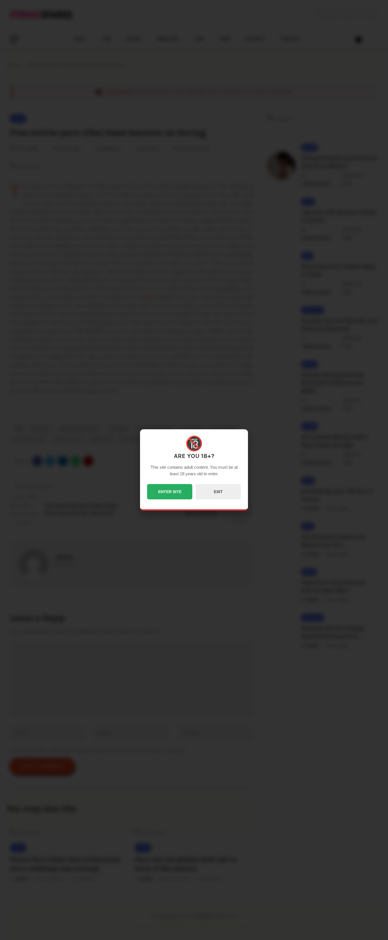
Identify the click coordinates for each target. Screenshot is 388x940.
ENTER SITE (170, 491)
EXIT (218, 491)
